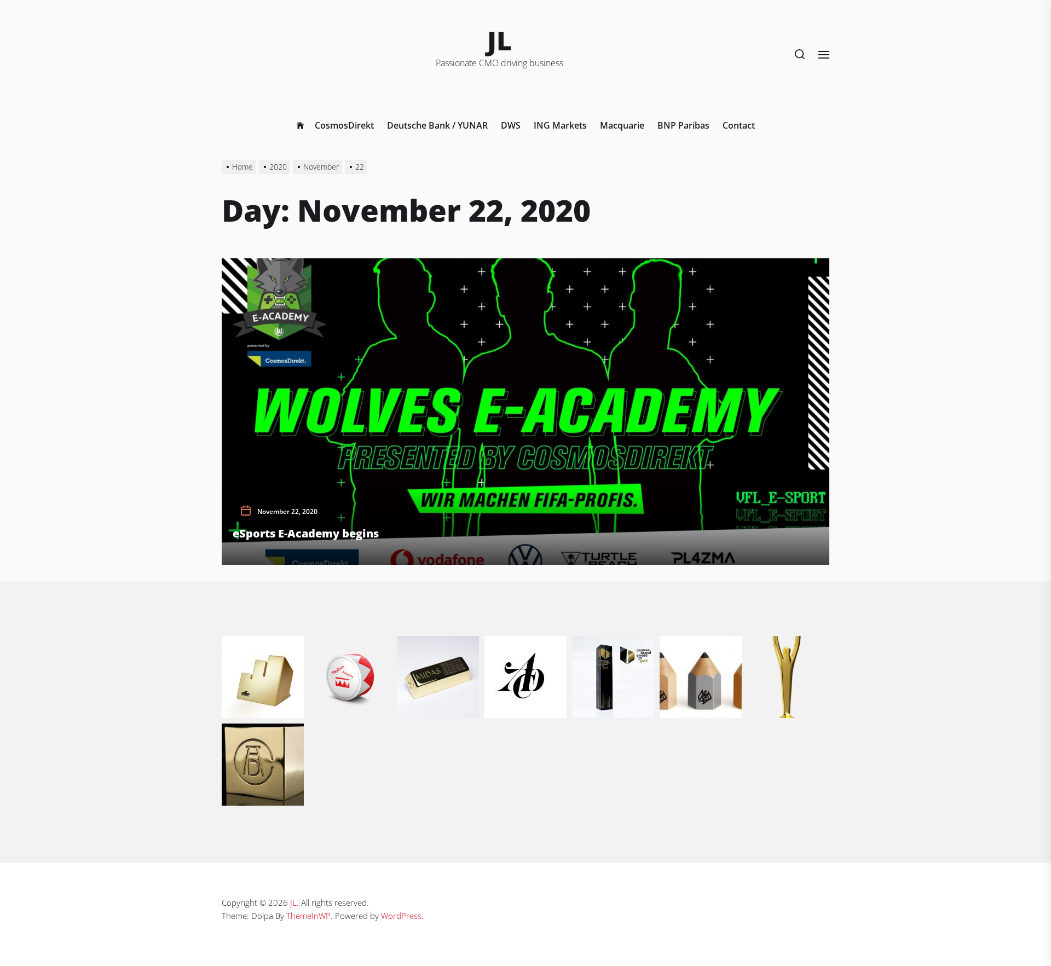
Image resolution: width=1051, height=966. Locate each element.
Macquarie (622, 125)
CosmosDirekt (344, 125)
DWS (511, 125)
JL (499, 40)
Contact (739, 125)
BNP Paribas (683, 125)
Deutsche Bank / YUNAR (437, 125)
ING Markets (560, 125)
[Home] (300, 126)
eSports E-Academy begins (306, 533)
